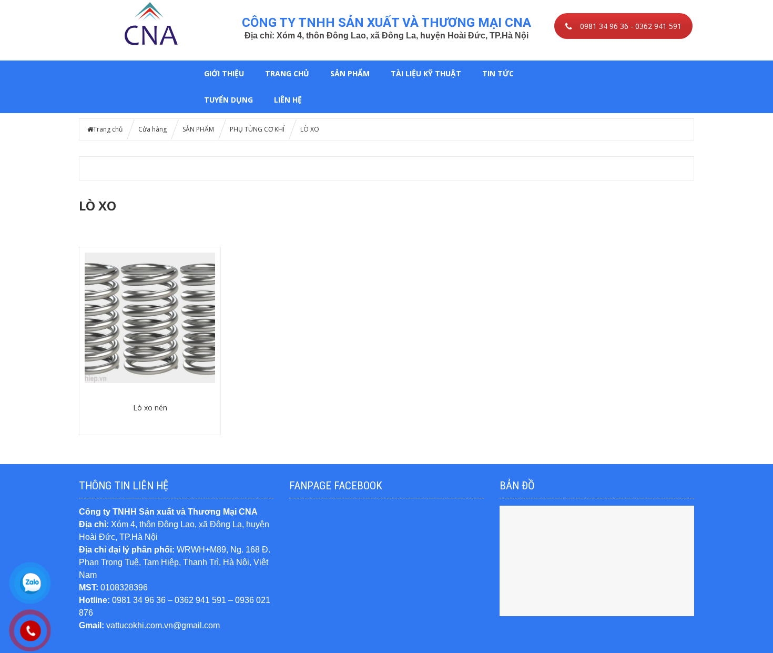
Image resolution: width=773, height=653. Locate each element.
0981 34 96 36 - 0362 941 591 (631, 26)
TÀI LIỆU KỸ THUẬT (426, 73)
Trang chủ (287, 73)
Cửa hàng (152, 129)
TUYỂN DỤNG (228, 100)
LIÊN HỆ (288, 100)
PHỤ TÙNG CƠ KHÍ (257, 129)
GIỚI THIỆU (224, 73)
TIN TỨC (498, 73)
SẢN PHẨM (350, 73)
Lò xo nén (150, 408)
